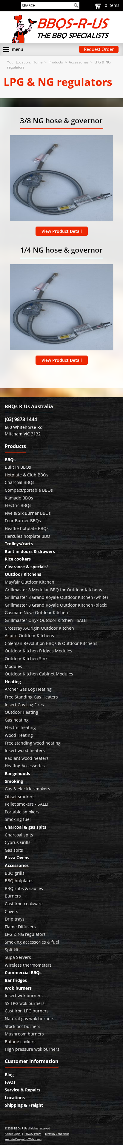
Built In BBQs (18, 467)
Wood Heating (19, 735)
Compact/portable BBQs (29, 490)
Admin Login (13, 1134)
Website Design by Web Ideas (23, 1139)
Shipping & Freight (24, 1105)
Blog (9, 1074)
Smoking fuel (18, 819)
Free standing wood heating (33, 743)
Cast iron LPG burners (27, 1011)
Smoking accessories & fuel (32, 942)
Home (38, 62)
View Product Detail (61, 231)
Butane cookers (20, 1041)
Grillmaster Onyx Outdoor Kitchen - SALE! (46, 620)
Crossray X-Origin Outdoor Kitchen (39, 628)
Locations (15, 1097)
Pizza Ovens (17, 857)
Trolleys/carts (19, 543)
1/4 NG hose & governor (61, 250)
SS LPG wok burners (24, 1003)
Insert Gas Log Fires (24, 704)
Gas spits (14, 850)
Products (55, 62)
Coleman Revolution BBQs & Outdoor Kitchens (51, 643)
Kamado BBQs (19, 498)
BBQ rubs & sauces (24, 888)
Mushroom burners (24, 1034)
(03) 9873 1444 (21, 419)
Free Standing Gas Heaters (31, 697)
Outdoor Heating (21, 712)
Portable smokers (22, 812)
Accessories (79, 62)
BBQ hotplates (19, 880)
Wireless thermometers (28, 965)
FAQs (10, 1082)
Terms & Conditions (57, 1134)
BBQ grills (14, 873)
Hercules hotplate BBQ (27, 536)
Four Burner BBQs (23, 520)
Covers (11, 911)
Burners (13, 896)
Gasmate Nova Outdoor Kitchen (36, 612)
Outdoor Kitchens (23, 574)
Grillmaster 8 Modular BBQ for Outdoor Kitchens (53, 590)
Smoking (14, 781)
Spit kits (13, 950)
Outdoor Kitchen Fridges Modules (38, 651)
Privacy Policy (32, 1134)
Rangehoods (17, 773)
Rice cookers (18, 559)
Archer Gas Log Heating (28, 689)
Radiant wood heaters (27, 758)
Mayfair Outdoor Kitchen (29, 582)
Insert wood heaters (25, 750)
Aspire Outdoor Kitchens (29, 635)
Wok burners (18, 988)
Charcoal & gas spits (25, 827)
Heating (13, 681)
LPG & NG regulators (25, 934)
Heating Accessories (25, 766)
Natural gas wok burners (29, 1018)
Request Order (99, 49)
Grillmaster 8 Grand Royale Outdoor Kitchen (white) (56, 597)
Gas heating (17, 720)
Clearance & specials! (26, 567)
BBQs (10, 459)
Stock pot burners (22, 1026)
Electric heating (20, 727)
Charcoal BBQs (19, 482)
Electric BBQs (18, 505)
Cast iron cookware (24, 903)
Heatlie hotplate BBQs (27, 528)
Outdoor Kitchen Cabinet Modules (39, 674)
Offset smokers (20, 796)
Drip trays (14, 919)
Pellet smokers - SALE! (26, 804)
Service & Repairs (22, 1090)
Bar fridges (16, 980)
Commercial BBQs (23, 972)
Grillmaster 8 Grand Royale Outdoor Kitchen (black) (56, 605)
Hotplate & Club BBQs (26, 475)
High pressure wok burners (32, 1049)
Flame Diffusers (20, 927)
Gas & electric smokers (27, 789)
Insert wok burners (24, 995)
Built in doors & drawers (30, 551)
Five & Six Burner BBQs (28, 513)
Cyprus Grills (17, 842)
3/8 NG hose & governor (61, 120)
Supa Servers (18, 957)
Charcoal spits (19, 835)
